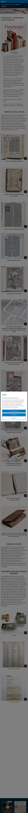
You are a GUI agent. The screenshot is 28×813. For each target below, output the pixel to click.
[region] (14, 406)
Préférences (14, 418)
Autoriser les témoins (14, 411)
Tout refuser (14, 414)
